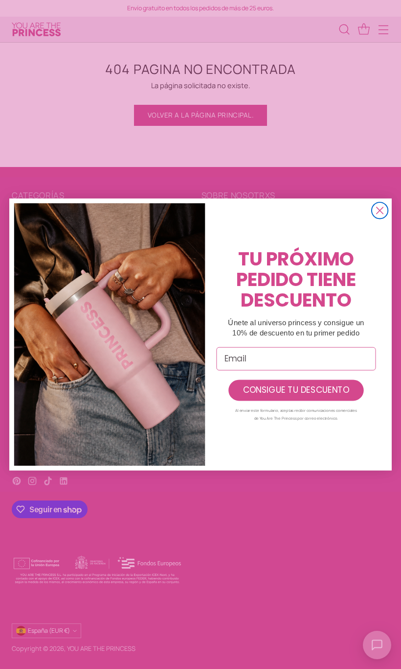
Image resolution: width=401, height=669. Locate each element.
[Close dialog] (380, 210)
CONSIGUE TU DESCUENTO (296, 390)
